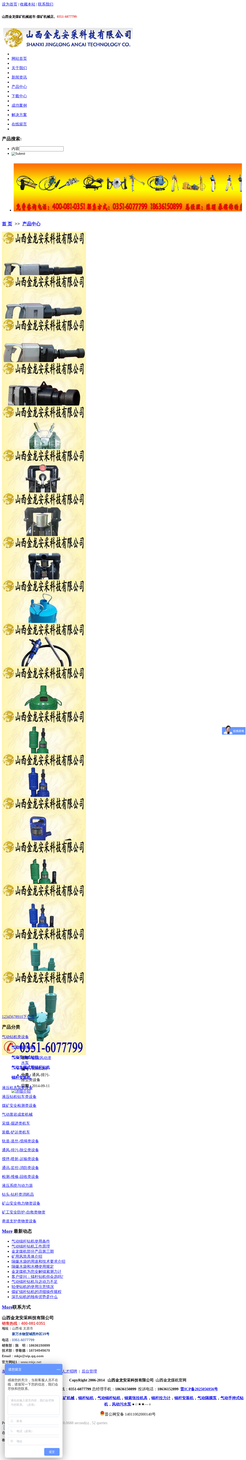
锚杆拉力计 (161, 1398)
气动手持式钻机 (25, 1057)
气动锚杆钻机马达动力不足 (35, 1282)
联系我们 (45, 4)
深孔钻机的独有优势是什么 (35, 1297)
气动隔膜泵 (207, 1398)
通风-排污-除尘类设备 (20, 1150)
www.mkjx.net (31, 1362)
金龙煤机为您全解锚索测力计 (37, 1271)
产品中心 (19, 87)
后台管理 (89, 1371)
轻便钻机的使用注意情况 (33, 1287)
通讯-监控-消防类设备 (20, 1168)
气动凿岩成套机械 (17, 1114)
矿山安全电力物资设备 (21, 1203)
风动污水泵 (121, 1404)
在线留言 (19, 124)
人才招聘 (69, 1371)
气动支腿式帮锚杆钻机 (31, 1067)
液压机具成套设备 (17, 1088)
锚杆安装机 (21, 1077)
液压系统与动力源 (17, 1185)
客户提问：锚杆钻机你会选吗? (37, 1277)
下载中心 (19, 96)
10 (21, 1017)
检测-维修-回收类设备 (20, 1177)
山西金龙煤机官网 (171, 1380)
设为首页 (9, 4)
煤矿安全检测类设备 (19, 1105)
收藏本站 (27, 4)
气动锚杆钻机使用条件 (31, 1241)
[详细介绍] (21, 1091)
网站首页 (19, 58)
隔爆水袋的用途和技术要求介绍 (38, 1261)
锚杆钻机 (86, 1398)
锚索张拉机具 (136, 1398)
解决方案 (19, 115)
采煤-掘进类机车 (16, 1123)
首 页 (7, 223)
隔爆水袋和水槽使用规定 (33, 1266)
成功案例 (19, 105)
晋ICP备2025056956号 (199, 1389)
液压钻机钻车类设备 (19, 1097)
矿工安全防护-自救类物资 (23, 1212)
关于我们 (19, 68)
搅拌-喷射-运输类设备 (20, 1159)
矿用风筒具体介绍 (27, 1256)
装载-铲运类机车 (16, 1132)
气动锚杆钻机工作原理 (31, 1246)
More (7, 1231)
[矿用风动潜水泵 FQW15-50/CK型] (44, 1054)
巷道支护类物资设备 (19, 1221)
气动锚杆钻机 (23, 1047)
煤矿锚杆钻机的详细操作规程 (37, 1292)
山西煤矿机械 (62, 1398)
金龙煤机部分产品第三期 (33, 1251)
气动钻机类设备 (15, 1037)
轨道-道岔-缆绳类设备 (20, 1141)
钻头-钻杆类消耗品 (18, 1194)
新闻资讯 (19, 77)
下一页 (29, 1017)
